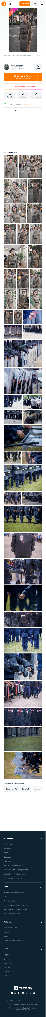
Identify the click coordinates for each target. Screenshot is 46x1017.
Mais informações (12, 110)
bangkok (25, 955)
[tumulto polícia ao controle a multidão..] (13, 555)
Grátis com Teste (23, 77)
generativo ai (11, 955)
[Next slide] (36, 955)
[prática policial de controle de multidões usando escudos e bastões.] (13, 410)
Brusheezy (8, 1010)
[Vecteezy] (3, 3)
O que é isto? (26, 104)
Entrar (35, 4)
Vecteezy (7, 1014)
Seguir (38, 68)
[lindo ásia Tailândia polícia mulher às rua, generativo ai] (11, 166)
